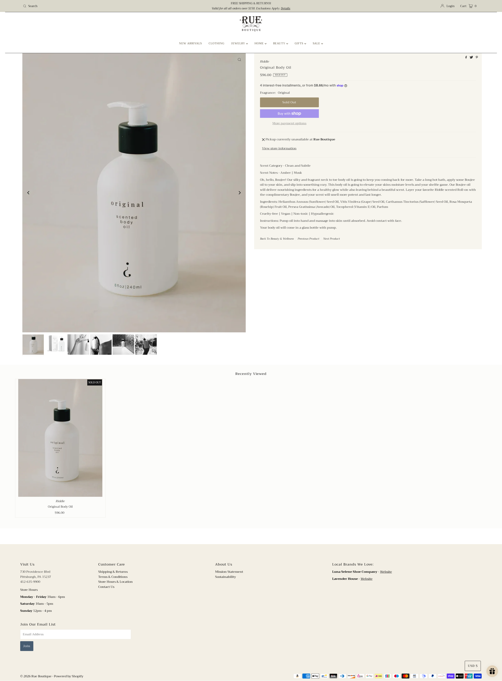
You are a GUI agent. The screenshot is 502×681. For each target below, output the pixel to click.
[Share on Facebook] (466, 57)
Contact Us (106, 587)
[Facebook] (247, 552)
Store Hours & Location (115, 582)
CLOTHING (216, 43)
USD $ (473, 666)
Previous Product (308, 238)
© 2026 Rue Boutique (36, 676)
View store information (279, 148)
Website (386, 572)
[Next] (239, 192)
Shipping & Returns (113, 572)
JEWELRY (238, 43)
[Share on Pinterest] (477, 57)
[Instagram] (254, 552)
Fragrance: (268, 92)
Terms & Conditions (112, 577)
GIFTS (299, 43)
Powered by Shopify (68, 676)
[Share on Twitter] (472, 57)
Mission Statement (229, 572)
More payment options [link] (289, 123)
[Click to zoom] (239, 59)
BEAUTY (279, 43)
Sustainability (225, 577)
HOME (260, 43)
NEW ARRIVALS (190, 43)
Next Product (331, 238)
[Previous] (28, 192)
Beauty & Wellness (282, 238)
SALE (317, 43)
